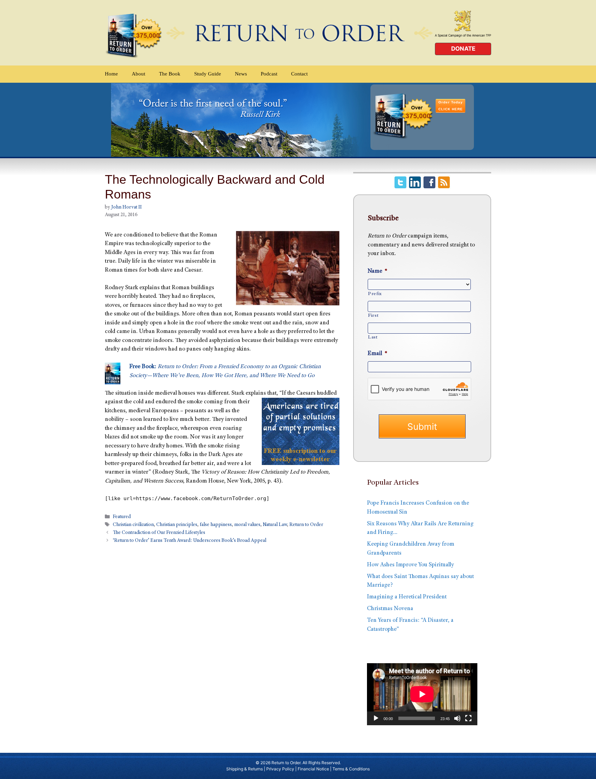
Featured (122, 517)
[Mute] (457, 718)
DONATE (463, 48)
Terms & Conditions (351, 768)
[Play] (375, 718)
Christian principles (176, 525)
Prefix (375, 294)
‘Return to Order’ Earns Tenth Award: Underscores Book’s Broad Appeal (189, 541)
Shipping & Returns (244, 768)
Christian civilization (133, 525)
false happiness (216, 525)
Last (373, 337)
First (373, 315)
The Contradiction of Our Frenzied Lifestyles (159, 533)
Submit (422, 426)
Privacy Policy (280, 768)
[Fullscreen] (468, 718)
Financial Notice (313, 768)
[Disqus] (222, 640)
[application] (422, 694)
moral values (247, 525)
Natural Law (275, 525)
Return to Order (306, 525)
